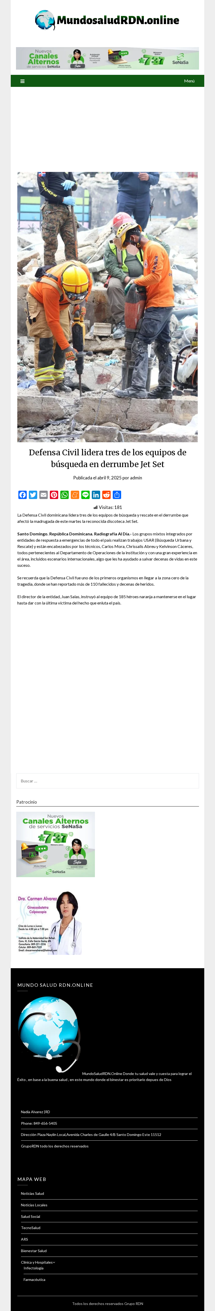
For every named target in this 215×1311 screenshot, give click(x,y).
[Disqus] (107, 692)
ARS (24, 1239)
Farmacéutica (34, 1279)
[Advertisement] (107, 126)
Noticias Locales (34, 1205)
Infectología (34, 1268)
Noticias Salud (32, 1193)
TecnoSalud (30, 1227)
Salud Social (30, 1216)
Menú (189, 80)
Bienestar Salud (34, 1250)
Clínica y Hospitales (37, 1262)
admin (136, 477)
